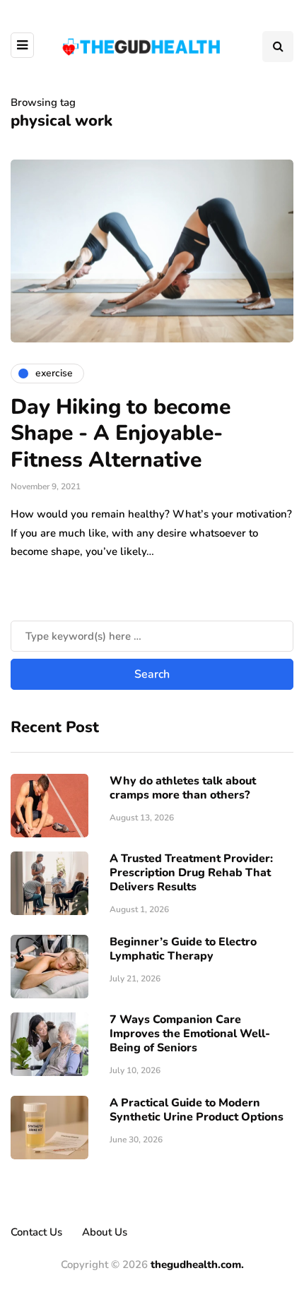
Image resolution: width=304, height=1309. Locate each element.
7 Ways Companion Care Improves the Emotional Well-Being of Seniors (190, 1034)
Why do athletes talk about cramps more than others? (183, 788)
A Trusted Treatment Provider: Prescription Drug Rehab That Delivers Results (191, 873)
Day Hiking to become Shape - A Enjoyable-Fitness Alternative (120, 433)
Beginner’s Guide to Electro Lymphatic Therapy (183, 949)
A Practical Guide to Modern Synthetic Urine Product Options (196, 1110)
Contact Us (36, 1232)
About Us (104, 1232)
